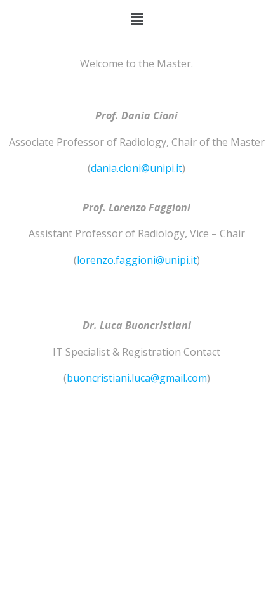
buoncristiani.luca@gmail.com (137, 378)
